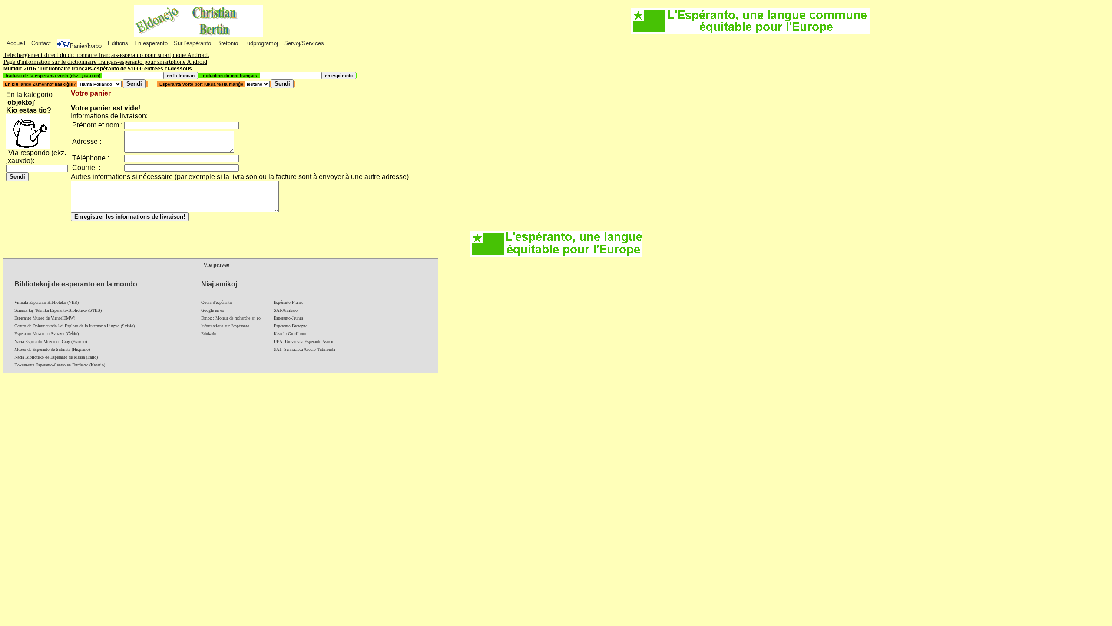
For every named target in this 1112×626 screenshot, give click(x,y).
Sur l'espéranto (192, 43)
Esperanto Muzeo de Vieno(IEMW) (44, 318)
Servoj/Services (304, 43)
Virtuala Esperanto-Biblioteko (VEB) (46, 302)
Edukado (208, 333)
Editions (118, 43)
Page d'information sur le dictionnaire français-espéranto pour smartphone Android (105, 62)
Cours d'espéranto (216, 302)
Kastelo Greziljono (290, 333)
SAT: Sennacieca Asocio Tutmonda (304, 349)
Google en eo (212, 310)
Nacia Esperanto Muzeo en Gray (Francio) (50, 341)
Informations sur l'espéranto (225, 325)
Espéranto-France (288, 302)
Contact (41, 43)
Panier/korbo (86, 46)
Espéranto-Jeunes (288, 318)
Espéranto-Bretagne (290, 325)
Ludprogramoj (261, 43)
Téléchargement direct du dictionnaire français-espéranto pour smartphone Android (105, 55)
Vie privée (216, 265)
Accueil (16, 43)
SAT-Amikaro (286, 310)
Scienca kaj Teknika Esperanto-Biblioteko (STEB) (58, 310)
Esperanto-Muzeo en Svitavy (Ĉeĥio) (46, 333)
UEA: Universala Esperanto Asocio (304, 341)
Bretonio (227, 43)
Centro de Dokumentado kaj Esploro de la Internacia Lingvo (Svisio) (74, 325)
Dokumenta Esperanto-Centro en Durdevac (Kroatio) (59, 365)
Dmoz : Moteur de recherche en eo (231, 318)
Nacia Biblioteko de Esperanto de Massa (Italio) (56, 357)
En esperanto (151, 43)
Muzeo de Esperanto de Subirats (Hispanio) (52, 349)
